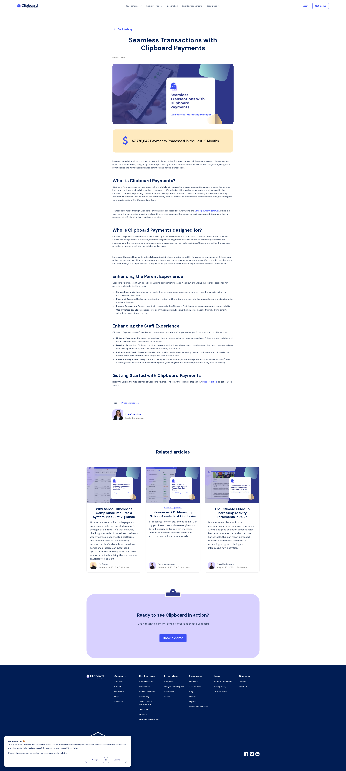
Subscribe (118, 701)
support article (209, 381)
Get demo (320, 5)
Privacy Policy (220, 686)
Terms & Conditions (223, 681)
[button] (134, 6)
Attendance (144, 686)
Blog (191, 691)
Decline (117, 760)
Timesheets (144, 709)
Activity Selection (147, 691)
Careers (117, 686)
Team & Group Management (145, 703)
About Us (118, 681)
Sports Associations (192, 5)
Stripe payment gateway (207, 210)
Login (305, 5)
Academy (193, 681)
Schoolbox (169, 691)
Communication (146, 681)
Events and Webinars (198, 706)
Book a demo (173, 638)
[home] (27, 5)
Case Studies (195, 686)
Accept (95, 760)
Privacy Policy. (72, 748)
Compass (168, 681)
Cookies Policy (220, 691)
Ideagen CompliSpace (174, 686)
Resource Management (149, 719)
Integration (172, 5)
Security (193, 696)
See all (167, 696)
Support (193, 701)
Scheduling (144, 696)
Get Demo (119, 691)
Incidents (143, 714)
